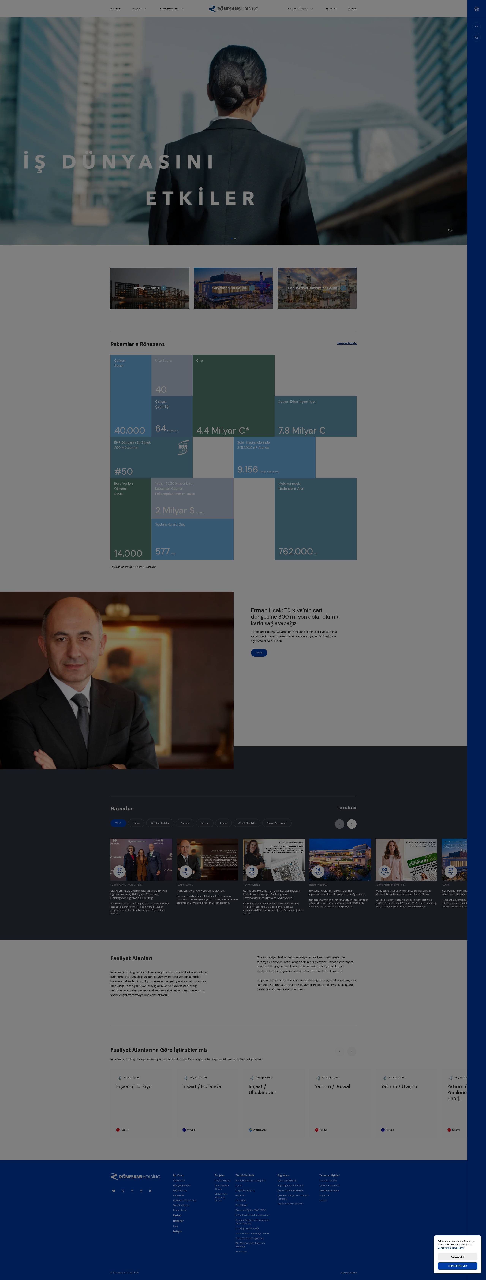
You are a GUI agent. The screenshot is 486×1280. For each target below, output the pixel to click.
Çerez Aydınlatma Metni (451, 1247)
